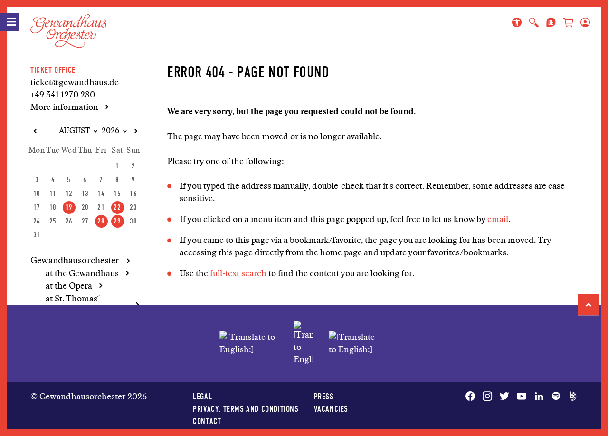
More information (64, 107)
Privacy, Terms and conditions (245, 409)
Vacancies (331, 409)
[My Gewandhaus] (583, 23)
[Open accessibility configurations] (518, 23)
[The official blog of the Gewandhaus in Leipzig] (571, 396)
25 (53, 220)
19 (69, 207)
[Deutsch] (551, 23)
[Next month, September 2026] (135, 131)
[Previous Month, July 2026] (34, 131)
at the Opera (69, 285)
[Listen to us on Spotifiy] (555, 396)
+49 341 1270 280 (62, 94)
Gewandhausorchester (74, 260)
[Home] (68, 23)
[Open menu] (9, 22)
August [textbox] (74, 131)
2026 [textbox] (110, 131)
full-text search (238, 273)
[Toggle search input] (533, 23)
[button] (588, 304)
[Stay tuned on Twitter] (504, 396)
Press (324, 396)
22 (117, 207)
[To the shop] (568, 23)
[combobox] (70, 131)
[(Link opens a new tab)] (303, 343)
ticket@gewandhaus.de (74, 82)
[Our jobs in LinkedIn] (538, 396)
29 (117, 220)
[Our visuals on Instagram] (487, 396)
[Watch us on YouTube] (521, 396)
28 (100, 220)
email (497, 219)
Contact (207, 421)
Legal (202, 396)
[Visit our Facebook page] (472, 396)
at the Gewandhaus (82, 273)
